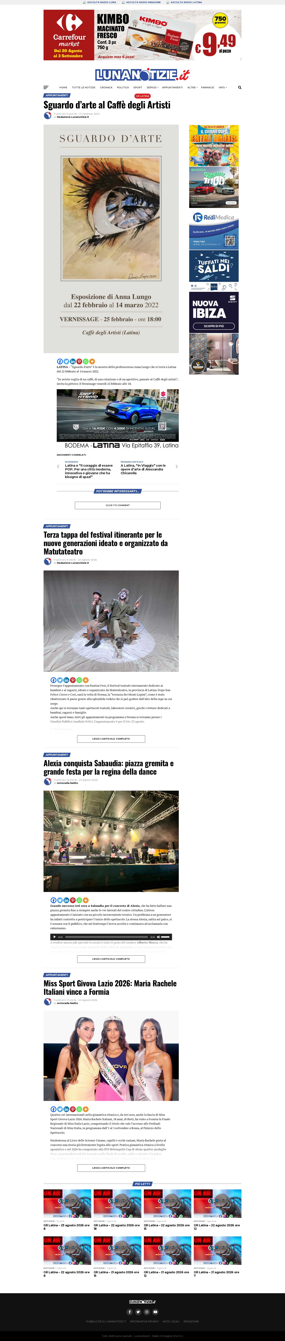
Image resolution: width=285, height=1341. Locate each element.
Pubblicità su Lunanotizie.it (106, 1321)
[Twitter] (66, 361)
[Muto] (158, 937)
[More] (92, 361)
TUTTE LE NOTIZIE (83, 87)
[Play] (54, 937)
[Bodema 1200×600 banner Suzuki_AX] (118, 449)
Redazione (191, 1321)
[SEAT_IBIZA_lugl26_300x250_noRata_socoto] (214, 312)
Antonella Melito (67, 783)
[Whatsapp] (86, 361)
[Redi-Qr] (214, 229)
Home (63, 87)
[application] (111, 937)
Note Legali (171, 1321)
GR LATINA (142, 96)
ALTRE (192, 87)
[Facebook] (60, 361)
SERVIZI (152, 87)
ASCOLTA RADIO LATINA (186, 2)
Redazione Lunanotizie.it (73, 117)
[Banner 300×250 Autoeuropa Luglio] (214, 187)
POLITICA (123, 87)
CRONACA (106, 87)
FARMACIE (207, 87)
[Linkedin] (73, 361)
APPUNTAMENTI (172, 87)
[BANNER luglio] (214, 145)
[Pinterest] (79, 361)
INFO (222, 87)
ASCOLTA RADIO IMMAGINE (143, 2)
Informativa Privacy (144, 1321)
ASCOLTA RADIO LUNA (102, 2)
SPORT (137, 87)
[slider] (165, 937)
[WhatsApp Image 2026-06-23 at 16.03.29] (214, 270)
